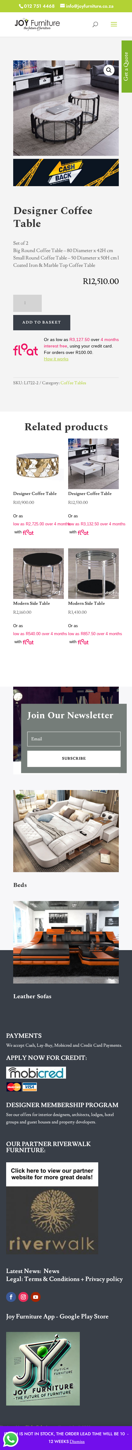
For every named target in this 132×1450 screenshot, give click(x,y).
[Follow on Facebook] (11, 1297)
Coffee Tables (73, 383)
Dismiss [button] (77, 1441)
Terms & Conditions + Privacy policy (73, 1279)
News (51, 1271)
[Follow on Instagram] (23, 1297)
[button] (109, 70)
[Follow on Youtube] (36, 1297)
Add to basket (41, 322)
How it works (56, 358)
